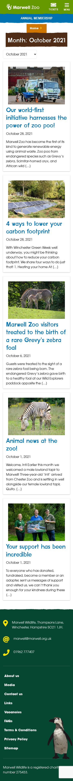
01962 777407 (24, 652)
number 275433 (15, 772)
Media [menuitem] (9, 685)
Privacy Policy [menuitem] (16, 739)
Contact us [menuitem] (13, 694)
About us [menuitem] (11, 676)
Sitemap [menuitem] (11, 748)
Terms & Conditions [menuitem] (20, 730)
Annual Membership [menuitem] (37, 18)
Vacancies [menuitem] (12, 712)
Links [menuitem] (8, 703)
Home (34, 28)
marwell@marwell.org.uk (32, 638)
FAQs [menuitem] (8, 721)
